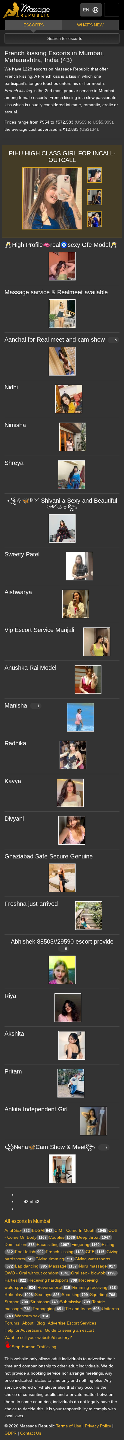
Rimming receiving (94, 1287)
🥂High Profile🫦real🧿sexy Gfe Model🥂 (61, 244)
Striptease (44, 1301)
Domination (20, 1244)
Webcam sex (31, 1315)
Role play (19, 1294)
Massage (63, 1266)
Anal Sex (17, 1230)
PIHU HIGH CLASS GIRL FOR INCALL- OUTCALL (62, 156)
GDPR (11, 1433)
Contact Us (30, 1433)
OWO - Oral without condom (37, 1273)
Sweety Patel (22, 554)
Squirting (102, 1294)
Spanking (75, 1294)
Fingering (85, 1244)
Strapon (16, 1301)
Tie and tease (82, 1308)
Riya (10, 995)
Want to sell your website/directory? (38, 1337)
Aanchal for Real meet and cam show (61, 339)
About (27, 1323)
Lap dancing (31, 1266)
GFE (95, 1251)
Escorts (33, 24)
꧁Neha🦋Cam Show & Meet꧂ (56, 1147)
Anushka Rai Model (30, 667)
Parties (15, 1280)
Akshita (14, 1033)
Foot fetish (29, 1251)
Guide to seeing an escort (69, 1330)
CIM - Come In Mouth (80, 1230)
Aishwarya (18, 592)
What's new (90, 24)
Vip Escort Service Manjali (39, 630)
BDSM (42, 1230)
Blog (40, 1323)
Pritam (13, 1071)
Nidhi (11, 387)
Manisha (22, 705)
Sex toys (47, 1294)
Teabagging (48, 1308)
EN (86, 9)
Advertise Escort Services (72, 1323)
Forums (12, 1323)
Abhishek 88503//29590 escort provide (62, 944)
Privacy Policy (98, 1426)
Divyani (14, 818)
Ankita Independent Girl (36, 1109)
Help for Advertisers (23, 1330)
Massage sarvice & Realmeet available (56, 292)
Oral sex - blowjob (93, 1273)
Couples (62, 1237)
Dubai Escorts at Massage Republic (26, 10)
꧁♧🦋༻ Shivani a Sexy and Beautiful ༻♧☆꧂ (62, 503)
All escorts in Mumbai (27, 1221)
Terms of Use (68, 1426)
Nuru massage (97, 1266)
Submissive (75, 1301)
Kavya (13, 781)
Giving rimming (54, 1258)
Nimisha (15, 425)
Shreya (14, 463)
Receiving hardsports (52, 1280)
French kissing (65, 1251)
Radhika (15, 743)
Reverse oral (53, 1287)
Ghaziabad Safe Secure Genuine (49, 856)
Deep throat (93, 1237)
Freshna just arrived (31, 903)
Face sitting (53, 1244)
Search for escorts (64, 38)
